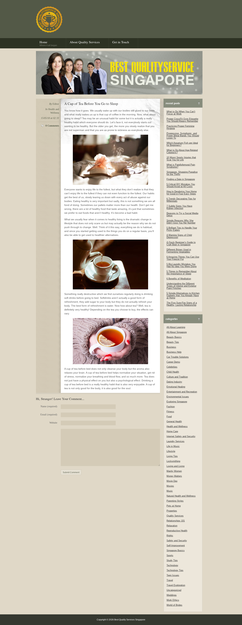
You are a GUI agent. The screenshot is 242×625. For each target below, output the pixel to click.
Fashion (171, 406)
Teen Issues (173, 575)
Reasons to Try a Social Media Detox (182, 214)
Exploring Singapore (177, 401)
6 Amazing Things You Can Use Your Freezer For (183, 258)
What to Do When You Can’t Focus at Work (181, 112)
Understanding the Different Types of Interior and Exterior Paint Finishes (181, 286)
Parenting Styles (175, 501)
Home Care (172, 431)
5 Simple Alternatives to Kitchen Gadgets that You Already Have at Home (183, 295)
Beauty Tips (173, 342)
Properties (172, 510)
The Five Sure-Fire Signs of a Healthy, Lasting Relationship (182, 303)
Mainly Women (174, 471)
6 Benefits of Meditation (179, 278)
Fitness (170, 411)
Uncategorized (174, 590)
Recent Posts (173, 103)
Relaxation (172, 525)
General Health (174, 421)
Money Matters (174, 476)
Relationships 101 (176, 520)
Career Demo (173, 362)
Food (169, 416)
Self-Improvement (176, 545)
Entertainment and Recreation (182, 391)
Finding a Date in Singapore (181, 179)
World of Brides (174, 605)
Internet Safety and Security (181, 436)
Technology (172, 565)
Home (48, 43)
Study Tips (172, 560)
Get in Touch (120, 42)
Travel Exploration (176, 585)
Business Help (174, 352)
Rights (170, 535)
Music (170, 491)
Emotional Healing (176, 386)
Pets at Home (174, 506)
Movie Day (172, 481)
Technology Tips (175, 570)
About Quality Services (85, 42)
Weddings (172, 595)
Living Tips (172, 456)
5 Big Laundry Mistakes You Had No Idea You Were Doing (181, 265)
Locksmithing (173, 461)
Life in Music (173, 446)
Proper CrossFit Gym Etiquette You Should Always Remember (182, 119)
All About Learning (176, 327)
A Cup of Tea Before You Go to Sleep (91, 103)
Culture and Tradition (177, 376)
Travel (170, 580)
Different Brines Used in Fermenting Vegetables (179, 250)
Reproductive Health (177, 530)
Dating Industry (174, 381)
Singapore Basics (176, 550)
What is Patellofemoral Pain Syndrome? (181, 165)
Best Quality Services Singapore (49, 19)
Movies (170, 486)
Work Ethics (173, 600)
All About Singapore (177, 332)
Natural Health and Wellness (181, 496)
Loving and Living (175, 466)
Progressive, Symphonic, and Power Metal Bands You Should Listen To (183, 135)
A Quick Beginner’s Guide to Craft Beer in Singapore (181, 243)
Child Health (173, 372)
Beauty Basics (174, 337)
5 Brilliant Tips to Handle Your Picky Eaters (182, 228)
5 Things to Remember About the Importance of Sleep (181, 272)
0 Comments (52, 125)
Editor (56, 104)
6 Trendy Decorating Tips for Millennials (181, 199)
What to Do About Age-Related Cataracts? (182, 151)
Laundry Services (175, 441)
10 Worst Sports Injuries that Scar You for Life (181, 158)
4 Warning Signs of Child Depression (179, 236)
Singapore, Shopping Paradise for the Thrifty (182, 173)
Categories (172, 319)
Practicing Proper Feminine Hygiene (180, 127)
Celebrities (172, 367)
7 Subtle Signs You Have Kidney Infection (179, 207)
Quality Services (175, 515)
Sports (170, 555)
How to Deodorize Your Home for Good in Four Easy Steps (182, 192)
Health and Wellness (177, 426)
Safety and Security (177, 540)
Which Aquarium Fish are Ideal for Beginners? (182, 144)
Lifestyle (171, 451)
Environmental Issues (178, 396)
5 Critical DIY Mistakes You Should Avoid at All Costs (181, 185)
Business (171, 347)
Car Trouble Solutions (178, 357)
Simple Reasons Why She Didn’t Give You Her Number (181, 221)
